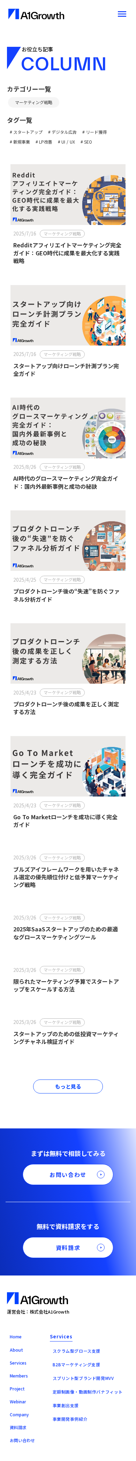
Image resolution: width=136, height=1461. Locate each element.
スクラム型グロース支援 (77, 1351)
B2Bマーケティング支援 (76, 1364)
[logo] (36, 14)
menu (122, 14)
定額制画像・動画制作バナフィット (88, 1392)
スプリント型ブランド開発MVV (83, 1378)
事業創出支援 (66, 1405)
